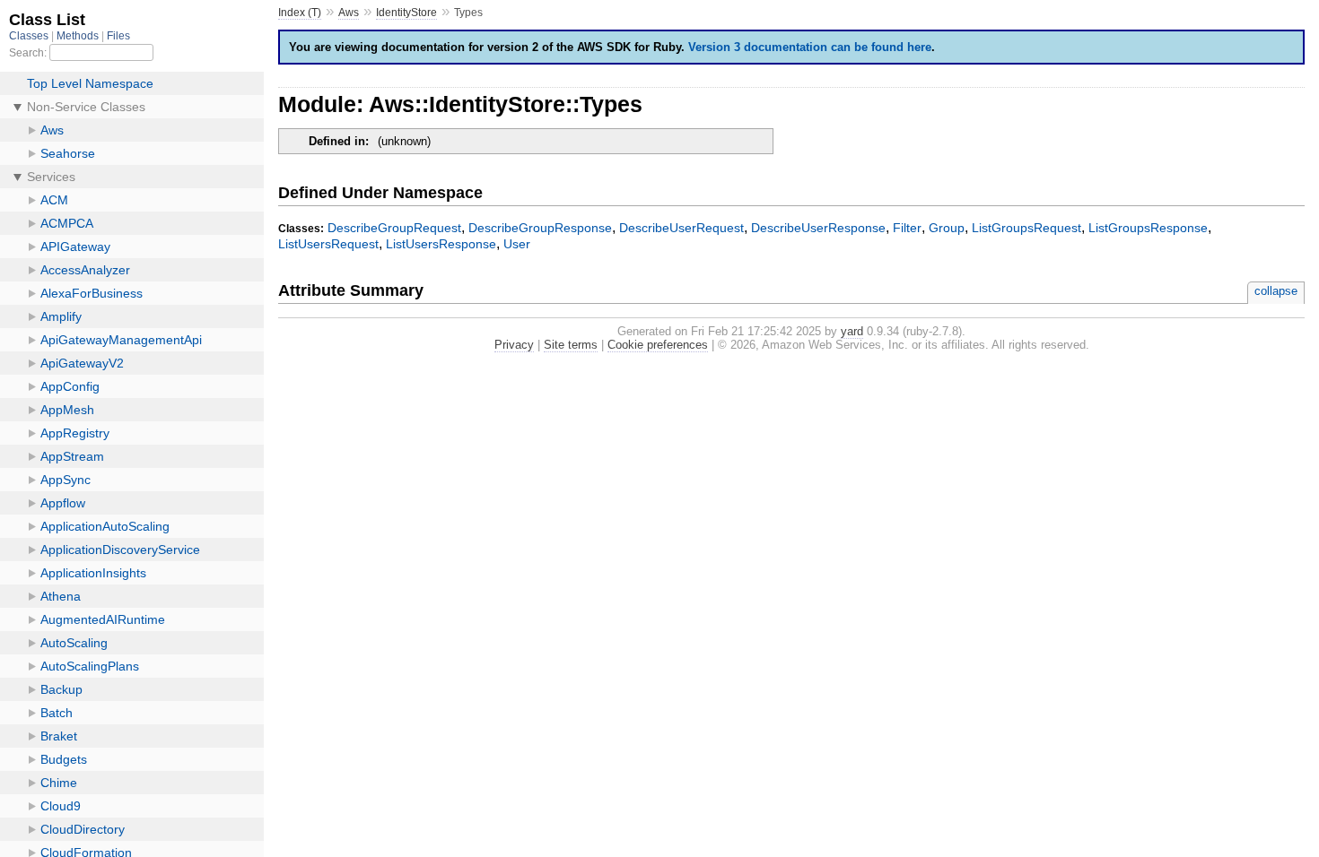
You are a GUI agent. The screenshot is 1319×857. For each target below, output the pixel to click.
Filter (907, 228)
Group (947, 228)
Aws (348, 12)
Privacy (514, 344)
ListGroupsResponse (1148, 228)
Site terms (571, 344)
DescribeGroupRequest (394, 228)
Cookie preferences (657, 344)
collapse (1275, 291)
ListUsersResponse (441, 244)
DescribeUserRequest (681, 228)
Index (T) (299, 12)
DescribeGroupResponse (540, 228)
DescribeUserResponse (818, 228)
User (516, 244)
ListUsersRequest (328, 244)
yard (852, 331)
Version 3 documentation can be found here (809, 47)
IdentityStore (406, 12)
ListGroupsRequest (1026, 228)
